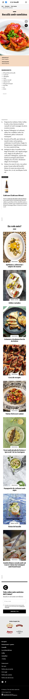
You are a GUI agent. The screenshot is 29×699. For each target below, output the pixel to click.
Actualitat (4, 656)
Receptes (7, 6)
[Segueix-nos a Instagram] (2, 682)
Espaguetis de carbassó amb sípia (14, 489)
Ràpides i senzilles (14, 299)
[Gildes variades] (14, 285)
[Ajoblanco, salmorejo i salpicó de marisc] (14, 247)
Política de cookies (7, 675)
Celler (3, 653)
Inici (2, 6)
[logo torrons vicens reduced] (10, 625)
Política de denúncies (7, 677)
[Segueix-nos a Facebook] (5, 682)
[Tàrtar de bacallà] (14, 509)
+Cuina (4, 659)
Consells (4, 647)
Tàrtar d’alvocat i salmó (15, 414)
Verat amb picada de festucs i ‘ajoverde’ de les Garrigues (14, 451)
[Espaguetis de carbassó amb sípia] (14, 470)
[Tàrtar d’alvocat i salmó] (14, 396)
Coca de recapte (14, 377)
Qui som (4, 666)
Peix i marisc (14, 6)
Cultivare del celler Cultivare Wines (16, 198)
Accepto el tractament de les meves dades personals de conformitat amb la (15, 606)
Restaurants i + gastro (8, 644)
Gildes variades (14, 303)
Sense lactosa (5, 63)
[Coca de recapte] (14, 360)
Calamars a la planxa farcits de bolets (14, 340)
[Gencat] (9, 695)
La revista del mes (7, 650)
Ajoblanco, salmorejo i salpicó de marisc (14, 266)
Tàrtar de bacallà (14, 527)
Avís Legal (4, 672)
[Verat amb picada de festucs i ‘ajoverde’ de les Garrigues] (14, 432)
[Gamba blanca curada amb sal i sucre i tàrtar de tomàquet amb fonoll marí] (14, 545)
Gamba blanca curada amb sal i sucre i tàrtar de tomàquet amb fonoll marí (14, 565)
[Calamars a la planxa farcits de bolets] (14, 321)
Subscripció (5, 663)
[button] (26, 2)
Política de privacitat (7, 669)
